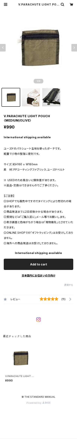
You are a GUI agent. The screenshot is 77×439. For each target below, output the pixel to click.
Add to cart (38, 264)
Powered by (34, 402)
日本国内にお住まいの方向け (38, 275)
